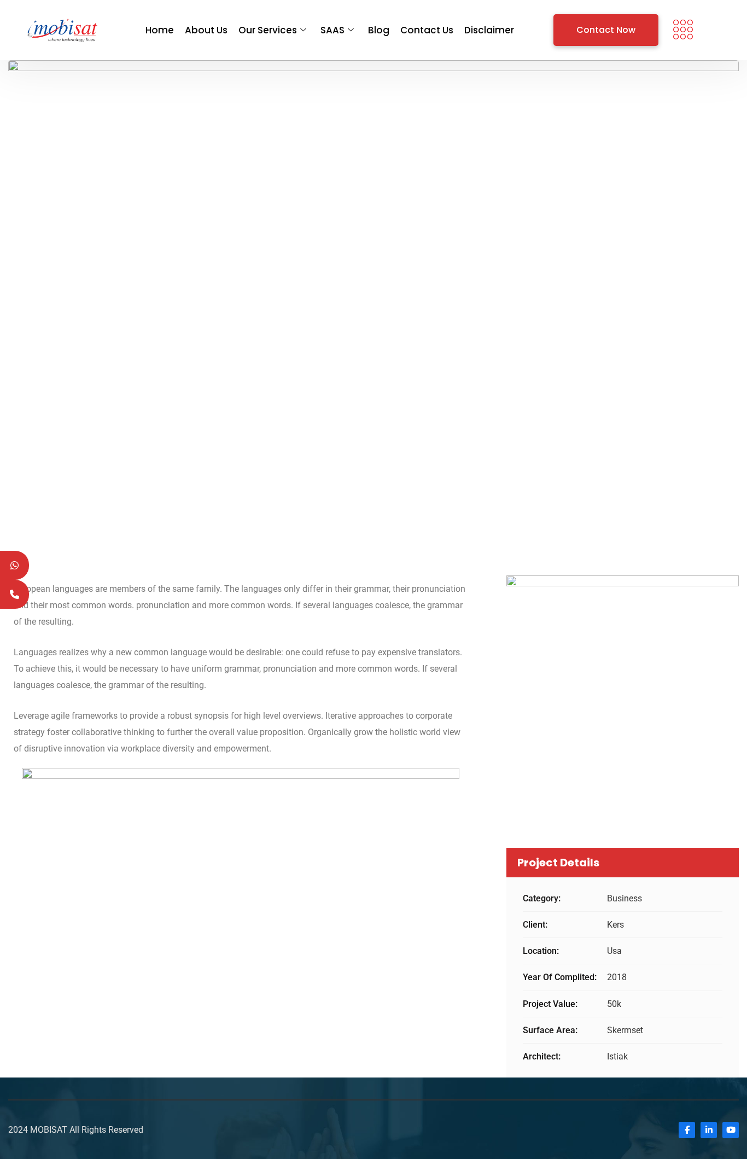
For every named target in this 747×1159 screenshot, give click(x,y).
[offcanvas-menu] (683, 30)
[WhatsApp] (14, 565)
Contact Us (426, 30)
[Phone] (14, 594)
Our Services (267, 30)
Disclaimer (489, 30)
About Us (206, 30)
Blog (378, 30)
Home (159, 30)
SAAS (332, 30)
